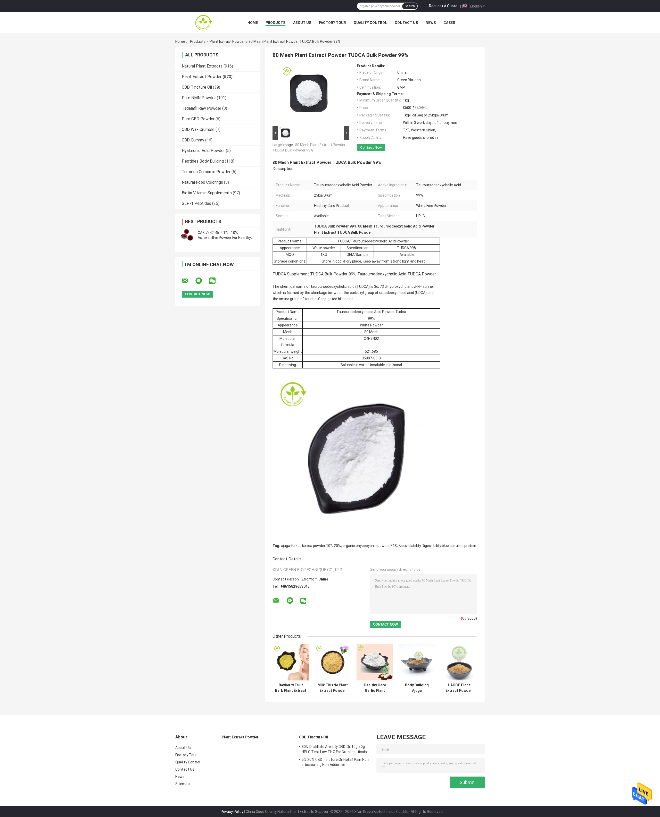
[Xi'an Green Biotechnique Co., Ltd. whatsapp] (201, 281)
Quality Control (370, 23)
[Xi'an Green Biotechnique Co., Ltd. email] (188, 281)
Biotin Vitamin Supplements (207, 192)
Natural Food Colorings (202, 182)
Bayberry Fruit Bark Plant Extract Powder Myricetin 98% (290, 688)
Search (410, 6)
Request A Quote (443, 6)
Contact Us (406, 23)
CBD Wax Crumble (198, 129)
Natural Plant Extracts (202, 66)
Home (253, 23)
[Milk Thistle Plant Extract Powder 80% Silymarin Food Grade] (333, 662)
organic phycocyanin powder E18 (370, 546)
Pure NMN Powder (199, 97)
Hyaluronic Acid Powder (203, 150)
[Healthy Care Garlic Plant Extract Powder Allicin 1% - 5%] (375, 662)
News (431, 23)
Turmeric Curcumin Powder (206, 171)
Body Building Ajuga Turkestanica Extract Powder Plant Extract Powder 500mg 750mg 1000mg (416, 688)
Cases (449, 23)
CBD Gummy (193, 140)
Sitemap (182, 784)
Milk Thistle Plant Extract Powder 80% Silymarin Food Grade (333, 688)
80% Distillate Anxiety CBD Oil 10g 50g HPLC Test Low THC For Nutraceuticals (334, 749)
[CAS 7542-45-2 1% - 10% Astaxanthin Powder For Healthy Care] (187, 235)
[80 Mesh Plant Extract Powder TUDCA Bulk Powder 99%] (309, 94)
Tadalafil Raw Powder (201, 108)
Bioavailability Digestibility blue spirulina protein (437, 546)
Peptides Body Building (203, 161)
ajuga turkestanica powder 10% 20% (311, 546)
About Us (302, 23)
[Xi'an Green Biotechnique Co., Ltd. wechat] (215, 281)
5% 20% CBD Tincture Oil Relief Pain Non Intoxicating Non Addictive (335, 762)
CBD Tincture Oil (197, 87)
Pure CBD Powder (198, 118)
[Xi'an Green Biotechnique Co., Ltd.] (203, 22)
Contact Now (371, 147)
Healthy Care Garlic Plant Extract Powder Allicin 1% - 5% (374, 688)
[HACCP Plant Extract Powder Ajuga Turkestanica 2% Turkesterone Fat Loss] (459, 662)
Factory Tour (332, 23)
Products (275, 23)
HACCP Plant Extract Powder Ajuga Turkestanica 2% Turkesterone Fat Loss (459, 688)
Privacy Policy (232, 812)
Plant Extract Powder (227, 41)
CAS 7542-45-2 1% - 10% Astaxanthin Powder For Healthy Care (224, 238)
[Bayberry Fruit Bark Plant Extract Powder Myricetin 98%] (291, 662)
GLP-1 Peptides (196, 203)
